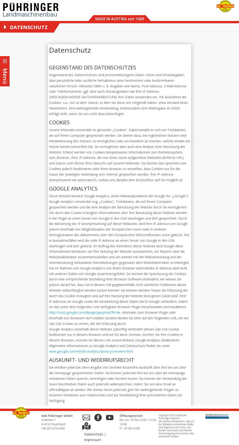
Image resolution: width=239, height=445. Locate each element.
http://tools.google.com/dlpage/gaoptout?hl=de (85, 312)
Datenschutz (93, 434)
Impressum (92, 440)
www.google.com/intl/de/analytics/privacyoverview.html (91, 351)
